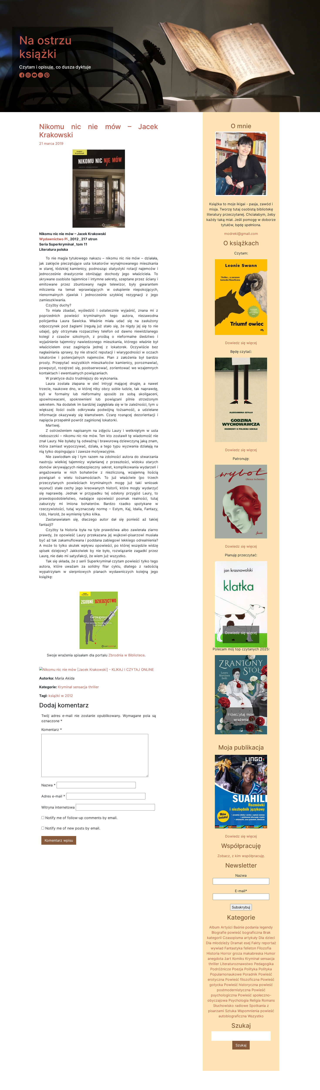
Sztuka (230, 1011)
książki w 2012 (61, 695)
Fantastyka (233, 948)
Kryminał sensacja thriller (78, 687)
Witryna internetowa (58, 807)
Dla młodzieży (217, 943)
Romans (268, 1000)
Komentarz (51, 729)
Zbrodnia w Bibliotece (126, 655)
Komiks (238, 958)
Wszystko (256, 1016)
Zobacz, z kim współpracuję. (241, 856)
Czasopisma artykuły (240, 937)
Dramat (237, 943)
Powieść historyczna (241, 984)
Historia (213, 953)
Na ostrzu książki (45, 47)
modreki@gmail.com (241, 233)
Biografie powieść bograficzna (237, 932)
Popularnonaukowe (226, 974)
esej (247, 943)
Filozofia (264, 948)
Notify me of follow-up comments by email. (81, 818)
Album (214, 927)
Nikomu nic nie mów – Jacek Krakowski (98, 130)
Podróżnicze (220, 969)
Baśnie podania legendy (253, 927)
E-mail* (241, 891)
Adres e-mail (53, 796)
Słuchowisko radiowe (230, 1005)
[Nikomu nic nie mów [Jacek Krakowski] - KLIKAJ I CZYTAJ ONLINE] (96, 669)
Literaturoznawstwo (236, 964)
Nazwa (48, 785)
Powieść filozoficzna (242, 979)
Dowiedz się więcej (241, 343)
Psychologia (239, 1000)
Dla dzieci (267, 937)
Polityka (251, 969)
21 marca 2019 (51, 143)
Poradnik (250, 974)
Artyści (226, 927)
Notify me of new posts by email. (72, 828)
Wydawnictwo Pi (53, 239)
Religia (255, 1000)
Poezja (237, 969)
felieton (250, 948)
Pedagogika (264, 964)
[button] (219, 596)
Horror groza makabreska (242, 953)
